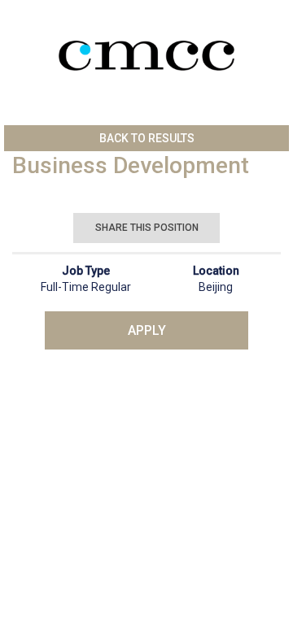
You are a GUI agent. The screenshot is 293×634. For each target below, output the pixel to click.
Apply (147, 330)
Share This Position (147, 227)
